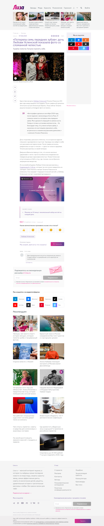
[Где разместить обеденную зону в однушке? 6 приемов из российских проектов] (52, 423)
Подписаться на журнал (21, 493)
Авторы (57, 480)
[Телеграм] (71, 40)
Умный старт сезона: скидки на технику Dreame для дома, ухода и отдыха (52, 24)
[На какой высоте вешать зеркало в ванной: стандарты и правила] (25, 435)
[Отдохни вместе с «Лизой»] (25, 351)
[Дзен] (85, 44)
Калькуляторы (81, 478)
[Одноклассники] (85, 40)
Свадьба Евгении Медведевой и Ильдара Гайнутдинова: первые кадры (51, 389)
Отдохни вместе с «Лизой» (23, 362)
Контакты (58, 476)
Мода (40, 8)
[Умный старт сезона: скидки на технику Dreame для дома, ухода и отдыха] (52, 16)
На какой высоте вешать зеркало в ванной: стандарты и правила (25, 440)
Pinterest (47, 305)
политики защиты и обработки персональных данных (43, 523)
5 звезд (58, 36)
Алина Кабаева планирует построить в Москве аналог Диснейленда (50, 364)
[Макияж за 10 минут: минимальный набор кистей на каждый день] (20, 16)
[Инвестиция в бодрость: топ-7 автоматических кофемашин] (52, 405)
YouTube (21, 305)
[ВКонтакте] (78, 40)
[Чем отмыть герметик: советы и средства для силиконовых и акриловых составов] (25, 423)
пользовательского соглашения (51, 281)
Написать (58, 244)
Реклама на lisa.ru (71, 105)
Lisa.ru (15, 36)
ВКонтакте (35, 299)
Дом (75, 8)
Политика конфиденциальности (62, 489)
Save (15, 78)
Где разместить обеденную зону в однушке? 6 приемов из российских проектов (51, 429)
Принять (82, 521)
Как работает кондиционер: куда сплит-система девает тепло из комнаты (23, 418)
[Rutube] (71, 44)
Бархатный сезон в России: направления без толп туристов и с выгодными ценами (83, 24)
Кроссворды (80, 481)
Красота (47, 8)
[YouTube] (78, 44)
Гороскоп (68, 8)
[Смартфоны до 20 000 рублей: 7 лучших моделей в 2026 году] (52, 442)
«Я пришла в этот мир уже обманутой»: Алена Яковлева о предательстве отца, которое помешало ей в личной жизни (25, 390)
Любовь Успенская (27, 236)
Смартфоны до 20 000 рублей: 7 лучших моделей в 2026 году (51, 454)
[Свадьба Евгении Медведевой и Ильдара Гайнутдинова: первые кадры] (52, 377)
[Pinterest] (73, 48)
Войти (87, 8)
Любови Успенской (40, 101)
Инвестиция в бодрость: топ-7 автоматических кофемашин (51, 417)
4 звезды (57, 36)
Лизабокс (79, 470)
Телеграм (21, 299)
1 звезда (52, 36)
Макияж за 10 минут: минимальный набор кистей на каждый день (20, 23)
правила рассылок (36, 283)
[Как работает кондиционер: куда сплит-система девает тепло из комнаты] (25, 405)
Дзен (33, 305)
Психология (57, 8)
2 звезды (53, 36)
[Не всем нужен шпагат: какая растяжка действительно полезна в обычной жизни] (36, 16)
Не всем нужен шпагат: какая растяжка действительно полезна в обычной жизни (36, 24)
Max (59, 305)
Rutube (60, 299)
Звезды (33, 8)
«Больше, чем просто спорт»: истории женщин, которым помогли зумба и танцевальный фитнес (67, 24)
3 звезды (55, 36)
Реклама (57, 473)
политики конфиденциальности (23, 283)
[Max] (84, 48)
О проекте (58, 470)
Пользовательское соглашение (61, 484)
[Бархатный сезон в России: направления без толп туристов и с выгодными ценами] (84, 16)
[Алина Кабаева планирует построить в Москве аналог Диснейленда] (52, 351)
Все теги (79, 485)
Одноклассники (48, 299)
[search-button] (81, 8)
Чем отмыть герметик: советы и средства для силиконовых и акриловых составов (24, 429)
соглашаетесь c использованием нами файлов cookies (52, 522)
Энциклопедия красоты (81, 474)
